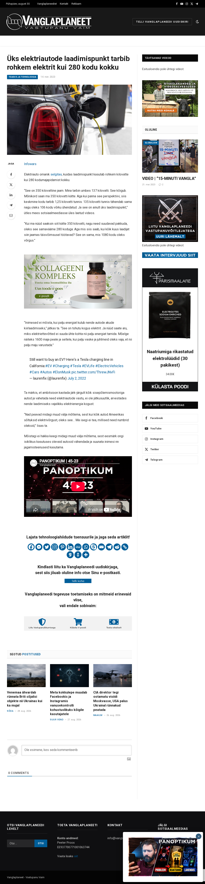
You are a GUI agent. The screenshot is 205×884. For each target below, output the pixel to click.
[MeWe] (77, 546)
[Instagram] (54, 546)
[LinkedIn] (11, 195)
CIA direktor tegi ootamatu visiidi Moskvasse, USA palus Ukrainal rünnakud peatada (110, 701)
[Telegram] (11, 205)
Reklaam (76, 3)
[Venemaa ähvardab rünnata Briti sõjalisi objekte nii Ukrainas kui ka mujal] (26, 675)
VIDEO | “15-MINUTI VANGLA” (169, 178)
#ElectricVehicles (109, 366)
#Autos (46, 372)
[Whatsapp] (85, 546)
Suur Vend (56, 719)
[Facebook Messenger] (38, 546)
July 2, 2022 (76, 378)
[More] (85, 554)
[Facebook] (11, 174)
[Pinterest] (62, 546)
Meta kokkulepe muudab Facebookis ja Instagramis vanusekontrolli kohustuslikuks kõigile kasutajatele (68, 703)
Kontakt (64, 3)
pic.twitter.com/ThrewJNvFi (93, 372)
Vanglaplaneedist (47, 3)
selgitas (56, 174)
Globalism (151, 143)
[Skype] (93, 546)
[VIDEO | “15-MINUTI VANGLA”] (170, 156)
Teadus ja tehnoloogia (22, 77)
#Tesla (75, 366)
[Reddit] (117, 546)
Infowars (30, 164)
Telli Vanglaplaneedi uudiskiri (162, 21)
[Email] (11, 215)
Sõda (10, 711)
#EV (48, 366)
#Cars (34, 372)
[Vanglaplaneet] (50, 22)
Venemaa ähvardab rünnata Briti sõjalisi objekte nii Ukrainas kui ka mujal (24, 699)
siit (76, 856)
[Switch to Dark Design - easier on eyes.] (197, 21)
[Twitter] (11, 185)
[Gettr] (77, 554)
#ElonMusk (62, 372)
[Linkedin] (70, 546)
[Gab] (70, 554)
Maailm (97, 715)
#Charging (61, 366)
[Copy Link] (124, 546)
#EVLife (88, 366)
